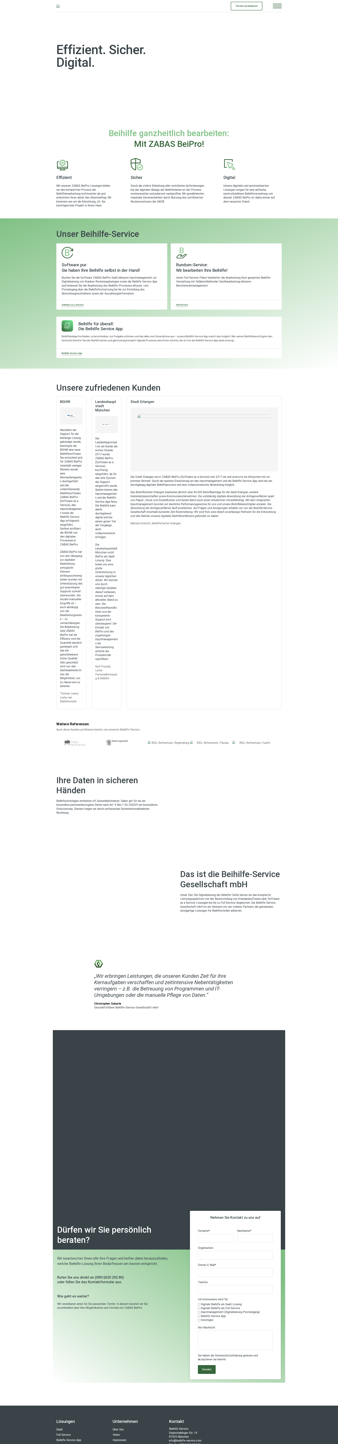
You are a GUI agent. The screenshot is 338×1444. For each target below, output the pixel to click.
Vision (116, 1434)
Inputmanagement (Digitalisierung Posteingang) (230, 1312)
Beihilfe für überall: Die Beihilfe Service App (100, 326)
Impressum (119, 1440)
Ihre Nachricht (206, 1327)
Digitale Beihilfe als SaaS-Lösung (221, 1304)
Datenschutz (223, 1355)
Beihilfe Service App (213, 1316)
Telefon (203, 1282)
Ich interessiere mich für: (213, 1299)
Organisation (205, 1248)
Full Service (63, 1434)
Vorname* (204, 1230)
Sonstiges (207, 1320)
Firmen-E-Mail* (207, 1265)
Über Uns (118, 1429)
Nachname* (244, 1230)
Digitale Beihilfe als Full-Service (220, 1308)
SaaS (59, 1429)
